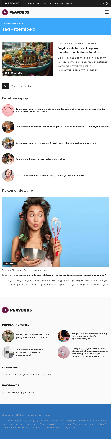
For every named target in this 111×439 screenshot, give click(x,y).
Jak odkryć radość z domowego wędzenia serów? (48, 3)
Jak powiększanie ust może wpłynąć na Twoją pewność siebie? (50, 175)
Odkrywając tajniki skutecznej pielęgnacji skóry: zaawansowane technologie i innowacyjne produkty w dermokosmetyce (90, 352)
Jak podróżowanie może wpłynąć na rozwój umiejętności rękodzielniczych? (90, 336)
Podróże (6, 374)
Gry (44, 374)
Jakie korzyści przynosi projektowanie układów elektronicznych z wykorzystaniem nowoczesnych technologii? (61, 110)
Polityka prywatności (23, 392)
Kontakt (6, 392)
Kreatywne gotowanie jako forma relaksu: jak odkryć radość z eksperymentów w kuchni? (54, 275)
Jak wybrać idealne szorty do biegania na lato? (41, 159)
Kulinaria (35, 374)
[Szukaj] (5, 86)
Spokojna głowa (21, 374)
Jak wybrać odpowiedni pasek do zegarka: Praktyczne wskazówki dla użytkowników (62, 126)
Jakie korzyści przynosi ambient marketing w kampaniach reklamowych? (56, 143)
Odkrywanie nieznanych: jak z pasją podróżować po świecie (32, 336)
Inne (50, 374)
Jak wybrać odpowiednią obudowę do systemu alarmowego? (29, 352)
